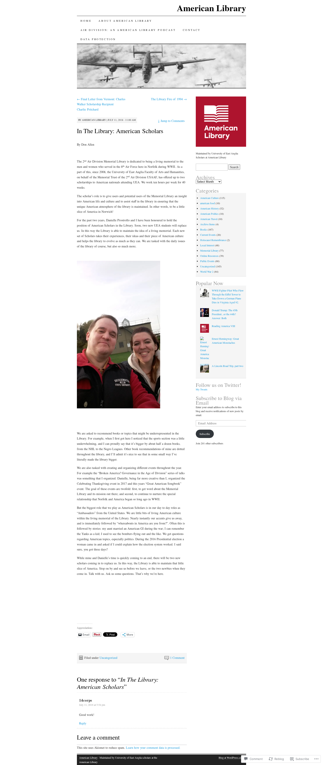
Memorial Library (209, 250)
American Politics (209, 213)
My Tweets (201, 389)
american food (207, 203)
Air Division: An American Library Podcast (128, 30)
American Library (211, 7)
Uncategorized (108, 658)
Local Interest (207, 245)
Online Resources (209, 255)
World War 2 (206, 271)
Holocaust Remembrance (213, 240)
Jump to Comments (171, 121)
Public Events (207, 261)
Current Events (208, 234)
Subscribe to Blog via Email (219, 400)
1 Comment (177, 658)
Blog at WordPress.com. (231, 757)
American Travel (208, 219)
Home (85, 20)
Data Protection (98, 39)
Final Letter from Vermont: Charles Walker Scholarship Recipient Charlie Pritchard (101, 104)
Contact (191, 30)
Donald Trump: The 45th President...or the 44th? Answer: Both (225, 314)
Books (203, 229)
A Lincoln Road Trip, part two (227, 366)
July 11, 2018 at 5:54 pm (92, 704)
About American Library (125, 20)
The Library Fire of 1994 (169, 99)
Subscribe (205, 434)
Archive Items (207, 224)
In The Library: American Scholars (120, 131)
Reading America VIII (223, 326)
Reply (82, 723)
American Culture (209, 198)
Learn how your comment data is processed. (153, 747)
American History (209, 208)
